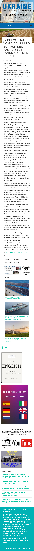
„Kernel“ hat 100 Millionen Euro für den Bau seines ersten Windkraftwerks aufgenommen (17, 340)
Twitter (17, 259)
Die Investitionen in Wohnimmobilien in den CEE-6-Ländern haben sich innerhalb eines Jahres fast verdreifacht (16, 501)
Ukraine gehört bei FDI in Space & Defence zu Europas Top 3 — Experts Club (15, 482)
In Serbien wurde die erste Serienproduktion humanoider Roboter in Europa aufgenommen (15, 487)
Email (17, 262)
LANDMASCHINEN (14, 253)
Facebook (9, 259)
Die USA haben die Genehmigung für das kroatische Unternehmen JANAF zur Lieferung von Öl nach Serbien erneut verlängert (15, 476)
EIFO (6, 253)
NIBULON (24, 253)
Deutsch (11, 25)
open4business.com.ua (10, 548)
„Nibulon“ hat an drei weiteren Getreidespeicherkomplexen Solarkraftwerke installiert (13, 298)
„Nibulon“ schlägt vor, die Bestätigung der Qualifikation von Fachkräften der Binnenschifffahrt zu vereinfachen (16, 318)
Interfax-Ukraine (24, 548)
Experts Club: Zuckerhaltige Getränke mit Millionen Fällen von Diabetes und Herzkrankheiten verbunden (14, 494)
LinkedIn (25, 259)
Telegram (9, 262)
